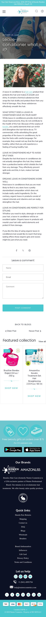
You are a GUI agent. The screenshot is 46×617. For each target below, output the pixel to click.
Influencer (23, 550)
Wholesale (23, 535)
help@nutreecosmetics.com (25, 587)
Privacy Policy (23, 558)
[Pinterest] (28, 594)
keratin (5, 126)
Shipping (23, 519)
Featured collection (19, 340)
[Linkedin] (39, 594)
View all (42, 341)
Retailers (23, 539)
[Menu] (4, 11)
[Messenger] (20, 576)
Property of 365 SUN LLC (32, 612)
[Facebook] (12, 594)
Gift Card (23, 554)
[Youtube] (18, 594)
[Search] (36, 11)
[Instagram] (23, 594)
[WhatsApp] (16, 576)
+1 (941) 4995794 (25, 582)
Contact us (23, 523)
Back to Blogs (23, 324)
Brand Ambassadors (23, 546)
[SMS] (25, 576)
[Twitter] (7, 594)
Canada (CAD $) (19, 610)
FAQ (23, 527)
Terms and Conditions (23, 562)
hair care (28, 92)
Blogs (23, 531)
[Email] (30, 576)
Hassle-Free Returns (23, 515)
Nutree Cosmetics (16, 612)
